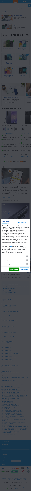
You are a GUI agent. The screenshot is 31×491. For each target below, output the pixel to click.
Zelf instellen (24, 269)
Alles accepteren (14, 269)
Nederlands (23, 222)
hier (11, 246)
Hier (25, 251)
